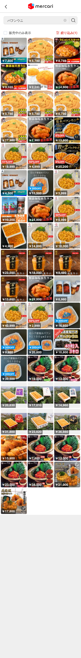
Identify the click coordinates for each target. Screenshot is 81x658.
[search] (73, 20)
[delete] (65, 20)
